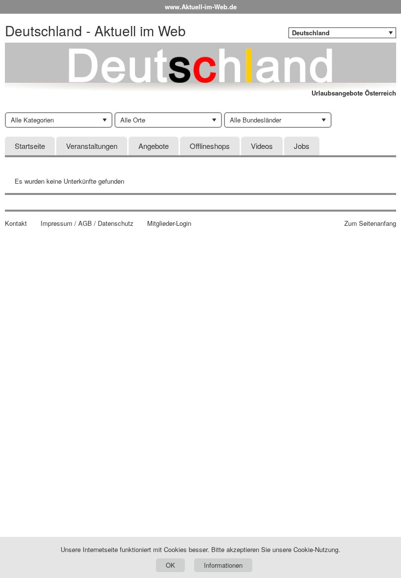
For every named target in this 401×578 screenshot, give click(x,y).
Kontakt (16, 223)
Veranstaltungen (91, 146)
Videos (262, 146)
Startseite (30, 146)
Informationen (223, 565)
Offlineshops (210, 146)
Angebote (153, 146)
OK (170, 565)
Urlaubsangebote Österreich (354, 93)
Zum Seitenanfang (370, 223)
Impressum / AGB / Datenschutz (87, 223)
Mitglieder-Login (169, 223)
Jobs (302, 146)
